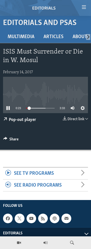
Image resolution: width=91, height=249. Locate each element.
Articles (53, 36)
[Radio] (45, 242)
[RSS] (43, 218)
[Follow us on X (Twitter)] (19, 218)
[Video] (19, 242)
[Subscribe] (66, 218)
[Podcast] (54, 218)
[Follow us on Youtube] (31, 218)
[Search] (72, 242)
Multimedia (21, 36)
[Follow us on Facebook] (8, 218)
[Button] (10, 140)
